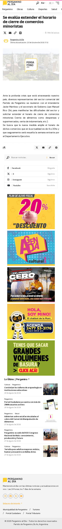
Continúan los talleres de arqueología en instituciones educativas (23, 388)
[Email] (10, 32)
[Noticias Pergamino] (12, 3)
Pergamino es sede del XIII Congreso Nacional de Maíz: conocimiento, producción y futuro (21, 435)
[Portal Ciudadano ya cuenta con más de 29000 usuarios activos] (50, 403)
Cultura (7, 385)
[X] (31, 174)
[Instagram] (31, 180)
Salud (17, 414)
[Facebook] (31, 168)
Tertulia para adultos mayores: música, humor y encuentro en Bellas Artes (22, 450)
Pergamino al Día (17, 40)
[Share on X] (5, 32)
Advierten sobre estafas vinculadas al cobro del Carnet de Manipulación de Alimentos (21, 419)
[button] (37, 3)
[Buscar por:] (28, 157)
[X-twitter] (16, 496)
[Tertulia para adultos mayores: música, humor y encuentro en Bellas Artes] (50, 451)
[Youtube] (31, 185)
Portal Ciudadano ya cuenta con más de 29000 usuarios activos (22, 403)
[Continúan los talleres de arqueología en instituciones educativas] (50, 389)
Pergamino (16, 385)
